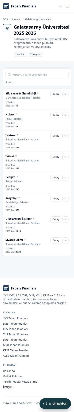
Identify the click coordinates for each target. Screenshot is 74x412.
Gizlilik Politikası (13, 376)
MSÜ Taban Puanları (16, 345)
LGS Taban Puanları (15, 329)
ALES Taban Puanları (16, 355)
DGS (5, 19)
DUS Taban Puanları (15, 339)
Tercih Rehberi (58, 403)
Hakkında (9, 371)
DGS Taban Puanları (15, 323)
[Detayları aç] (65, 94)
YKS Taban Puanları (15, 318)
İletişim (8, 387)
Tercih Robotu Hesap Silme (20, 381)
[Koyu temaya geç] (60, 6)
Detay (56, 94)
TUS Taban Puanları (15, 334)
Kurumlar (16, 19)
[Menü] (67, 6)
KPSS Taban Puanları (16, 350)
